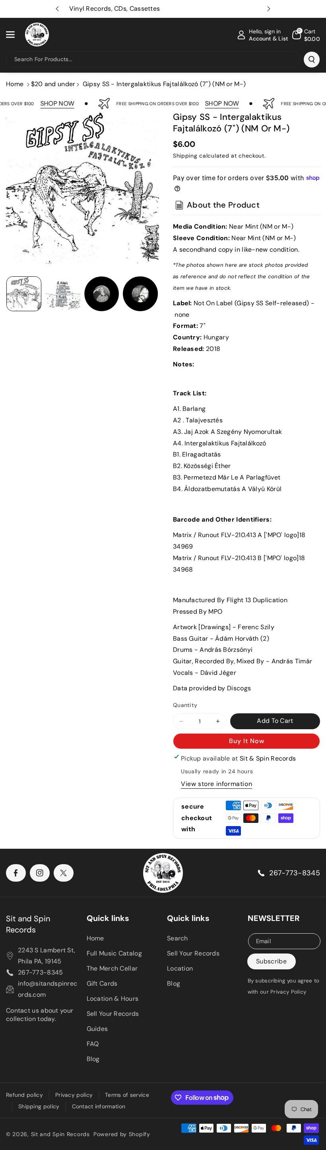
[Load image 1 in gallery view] (23, 293)
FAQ (93, 1044)
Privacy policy (74, 1094)
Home (14, 84)
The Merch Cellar (112, 968)
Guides (97, 1029)
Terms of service (127, 1094)
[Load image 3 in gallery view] (101, 293)
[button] (14, 34)
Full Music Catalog (114, 953)
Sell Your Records (113, 1013)
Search (177, 938)
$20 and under (53, 84)
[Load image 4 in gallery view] (140, 293)
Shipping (185, 155)
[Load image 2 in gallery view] (62, 293)
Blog (93, 1059)
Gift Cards (102, 983)
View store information (216, 784)
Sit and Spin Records (28, 924)
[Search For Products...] (312, 59)
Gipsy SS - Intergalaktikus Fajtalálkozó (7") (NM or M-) (164, 84)
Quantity (185, 705)
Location (180, 968)
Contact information (99, 1106)
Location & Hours (113, 998)
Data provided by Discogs (212, 688)
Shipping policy (39, 1106)
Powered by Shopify (121, 1134)
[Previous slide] (57, 8)
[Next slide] (268, 8)
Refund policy (24, 1094)
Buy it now (246, 741)
